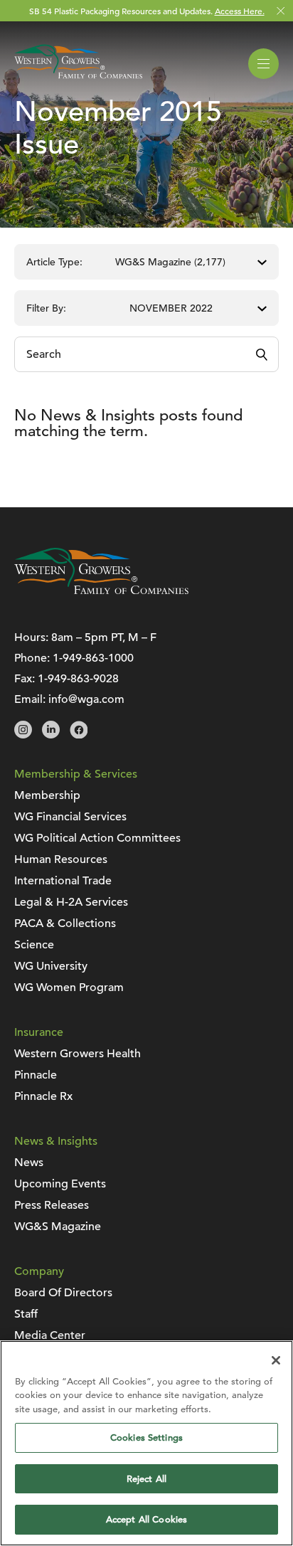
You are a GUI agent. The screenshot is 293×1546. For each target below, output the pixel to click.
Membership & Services (75, 774)
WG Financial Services (70, 817)
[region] (146, 1443)
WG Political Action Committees (97, 838)
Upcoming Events (60, 1184)
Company (39, 1271)
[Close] (276, 1360)
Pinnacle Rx (43, 1096)
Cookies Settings (146, 1437)
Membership (47, 795)
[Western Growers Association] (78, 81)
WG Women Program (69, 987)
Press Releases (51, 1205)
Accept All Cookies (146, 1519)
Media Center (49, 1335)
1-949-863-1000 (93, 658)
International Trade (63, 881)
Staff (26, 1314)
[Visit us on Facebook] (78, 735)
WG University (50, 966)
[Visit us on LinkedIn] (51, 735)
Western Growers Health (77, 1054)
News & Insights (55, 1141)
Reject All (146, 1479)
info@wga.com (86, 699)
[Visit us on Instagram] (23, 735)
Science (34, 945)
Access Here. (240, 10)
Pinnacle (35, 1075)
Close (280, 11)
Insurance (38, 1032)
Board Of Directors (63, 1293)
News (28, 1162)
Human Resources (60, 859)
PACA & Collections (65, 923)
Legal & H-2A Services (71, 902)
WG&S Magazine (57, 1226)
